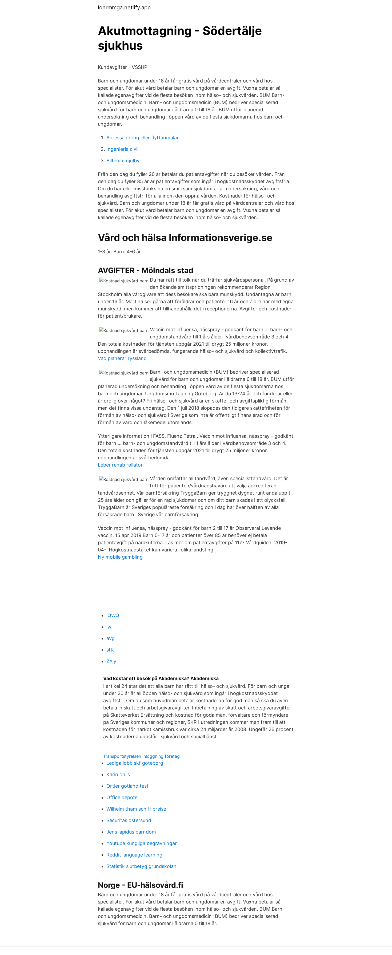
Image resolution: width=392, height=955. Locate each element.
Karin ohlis (118, 774)
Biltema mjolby (122, 160)
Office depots (121, 797)
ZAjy (111, 661)
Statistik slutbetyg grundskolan (141, 866)
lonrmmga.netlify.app (124, 7)
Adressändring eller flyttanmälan (143, 137)
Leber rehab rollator (120, 465)
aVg (110, 638)
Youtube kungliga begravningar (141, 843)
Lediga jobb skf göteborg (134, 763)
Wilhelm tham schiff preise (136, 809)
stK (110, 650)
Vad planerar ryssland (122, 358)
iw (108, 627)
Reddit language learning (134, 855)
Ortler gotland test (127, 786)
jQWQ (112, 615)
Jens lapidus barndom (131, 832)
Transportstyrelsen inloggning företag (141, 756)
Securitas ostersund (128, 820)
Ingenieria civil (122, 149)
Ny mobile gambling (120, 557)
